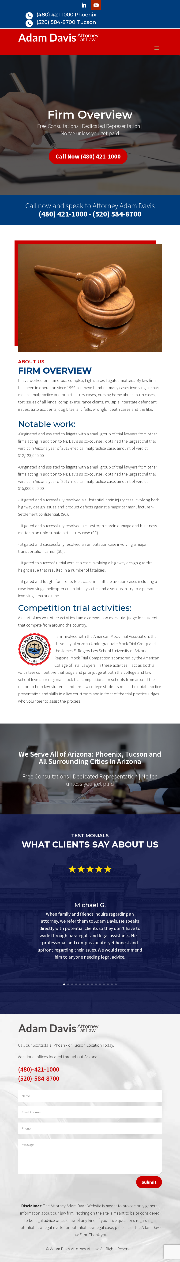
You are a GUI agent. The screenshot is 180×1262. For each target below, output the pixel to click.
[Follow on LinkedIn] (84, 5)
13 (112, 984)
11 (104, 984)
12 (108, 984)
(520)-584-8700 (38, 1078)
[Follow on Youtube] (96, 5)
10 (100, 984)
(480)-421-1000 (38, 1069)
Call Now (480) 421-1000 (88, 156)
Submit (149, 1182)
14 (116, 984)
